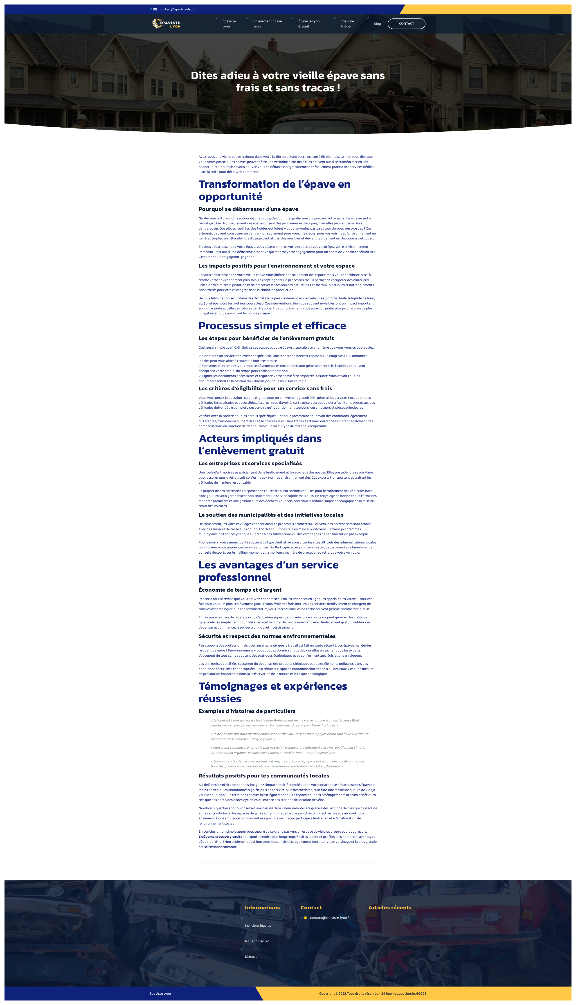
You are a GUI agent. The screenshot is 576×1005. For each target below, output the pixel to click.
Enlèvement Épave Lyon (267, 23)
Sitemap (251, 956)
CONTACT (406, 23)
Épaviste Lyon (229, 23)
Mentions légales (258, 925)
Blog (377, 23)
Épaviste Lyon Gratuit (309, 23)
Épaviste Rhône (347, 23)
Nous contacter (257, 941)
